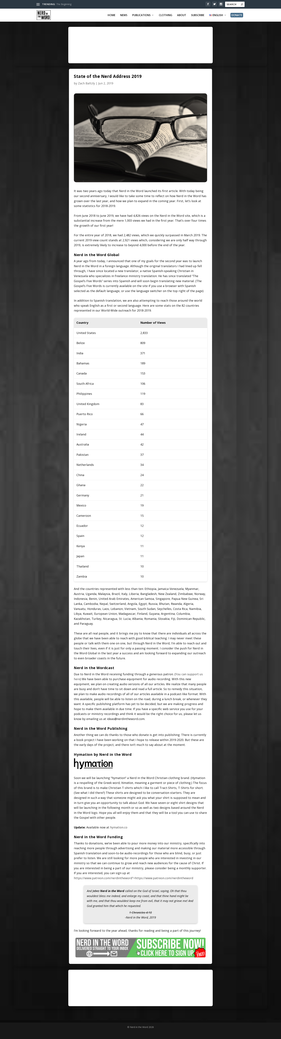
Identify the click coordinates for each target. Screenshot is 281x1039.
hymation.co (118, 827)
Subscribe (197, 15)
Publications (141, 15)
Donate (236, 15)
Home (111, 15)
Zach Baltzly (86, 83)
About (181, 15)
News (123, 15)
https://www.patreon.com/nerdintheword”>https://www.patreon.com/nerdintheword (133, 878)
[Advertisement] (154, 47)
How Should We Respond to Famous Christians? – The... (85, 4)
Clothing (165, 15)
